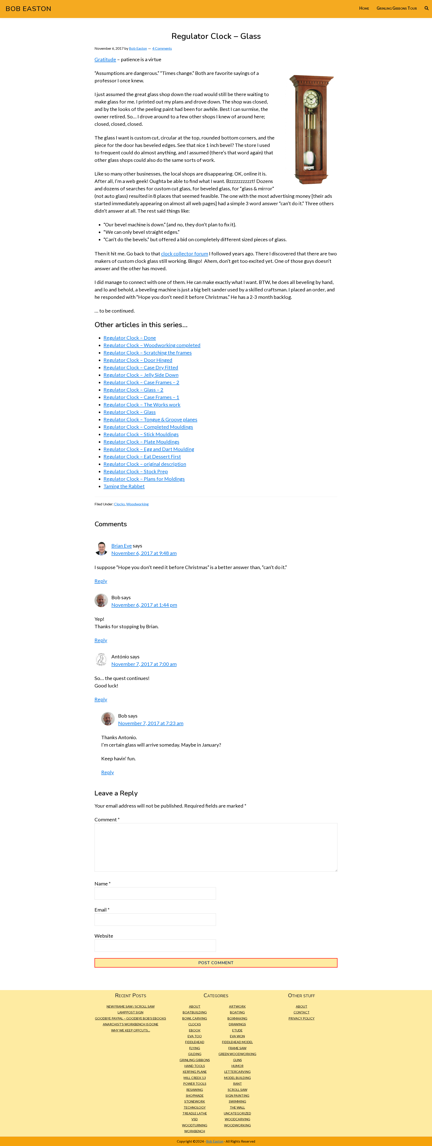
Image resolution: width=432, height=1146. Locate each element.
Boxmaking (237, 1018)
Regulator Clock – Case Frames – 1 (141, 397)
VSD (194, 1119)
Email (102, 910)
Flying (194, 1048)
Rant (237, 1083)
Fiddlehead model (237, 1042)
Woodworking (137, 504)
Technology (195, 1107)
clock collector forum (184, 253)
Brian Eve (121, 546)
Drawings (237, 1024)
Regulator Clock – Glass (130, 412)
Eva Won (237, 1036)
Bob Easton (28, 9)
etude (237, 1030)
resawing (194, 1090)
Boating (237, 1012)
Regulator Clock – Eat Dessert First (142, 456)
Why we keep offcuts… (130, 1030)
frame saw (237, 1048)
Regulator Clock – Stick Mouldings (141, 434)
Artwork (237, 1006)
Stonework (194, 1101)
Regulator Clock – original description (145, 464)
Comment (107, 819)
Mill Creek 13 (195, 1078)
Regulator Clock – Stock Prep (136, 471)
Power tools (194, 1083)
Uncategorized (237, 1113)
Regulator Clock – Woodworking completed (152, 345)
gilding (194, 1054)
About (194, 1006)
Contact (302, 1012)
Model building (237, 1078)
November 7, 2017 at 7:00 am (144, 664)
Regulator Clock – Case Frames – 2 (141, 382)
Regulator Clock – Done (130, 338)
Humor (237, 1066)
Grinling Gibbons (195, 1060)
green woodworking (237, 1054)
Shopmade (195, 1095)
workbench (194, 1131)
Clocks (119, 504)
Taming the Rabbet (124, 486)
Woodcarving (237, 1119)
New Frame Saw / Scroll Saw (131, 1006)
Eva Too (195, 1036)
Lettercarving (237, 1072)
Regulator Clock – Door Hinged (138, 360)
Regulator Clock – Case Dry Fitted (141, 367)
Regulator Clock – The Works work (142, 404)
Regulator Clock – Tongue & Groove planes (150, 419)
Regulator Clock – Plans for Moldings (144, 479)
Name (102, 883)
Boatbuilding (195, 1012)
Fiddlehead (194, 1042)
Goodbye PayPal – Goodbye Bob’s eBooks (130, 1018)
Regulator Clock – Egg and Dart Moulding (149, 449)
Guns (237, 1060)
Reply (100, 581)
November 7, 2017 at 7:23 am (150, 723)
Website (103, 936)
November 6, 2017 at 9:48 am (144, 553)
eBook (194, 1030)
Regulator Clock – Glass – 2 (133, 390)
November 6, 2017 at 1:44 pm (144, 605)
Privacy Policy (301, 1018)
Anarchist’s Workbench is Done (130, 1024)
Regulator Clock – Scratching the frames (148, 352)
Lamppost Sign (130, 1012)
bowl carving (194, 1018)
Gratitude (105, 59)
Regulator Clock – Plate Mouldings (141, 442)
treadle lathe (194, 1113)
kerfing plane (195, 1072)
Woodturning (194, 1125)
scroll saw (237, 1090)
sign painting (237, 1095)
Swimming (237, 1101)
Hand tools (194, 1066)
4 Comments (162, 48)
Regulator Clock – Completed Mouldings (148, 427)
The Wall (237, 1107)
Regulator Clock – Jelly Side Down (141, 375)
